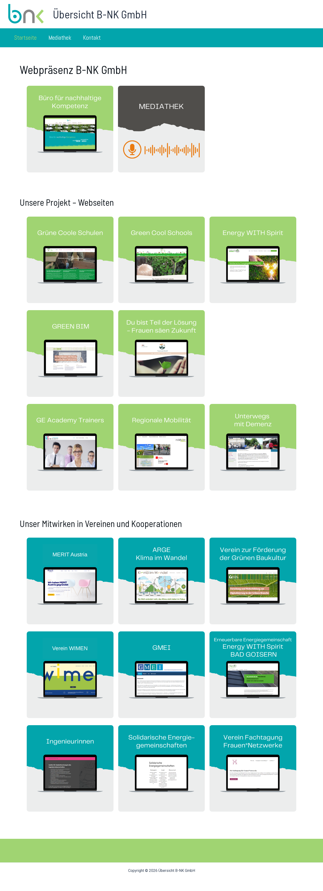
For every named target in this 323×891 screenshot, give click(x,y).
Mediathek (59, 37)
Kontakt (92, 37)
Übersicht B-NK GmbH (100, 14)
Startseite (25, 37)
